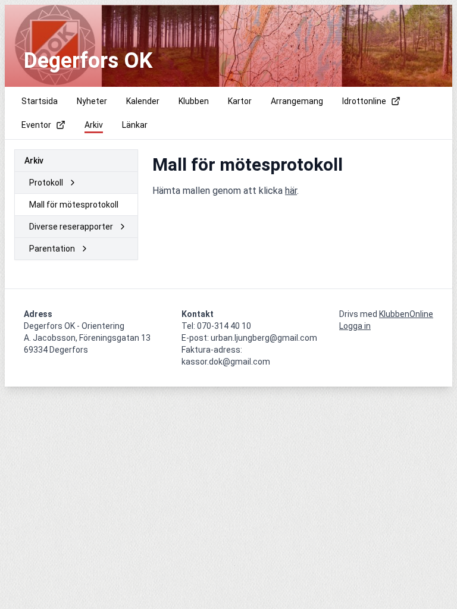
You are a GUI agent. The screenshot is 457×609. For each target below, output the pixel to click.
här (291, 190)
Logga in (355, 326)
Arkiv (33, 160)
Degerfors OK (88, 60)
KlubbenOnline (406, 314)
